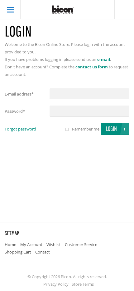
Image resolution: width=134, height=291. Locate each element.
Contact (42, 252)
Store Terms (83, 284)
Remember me (85, 129)
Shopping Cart (18, 252)
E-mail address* (19, 94)
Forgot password (20, 129)
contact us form (91, 67)
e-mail (103, 59)
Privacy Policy (56, 284)
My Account (31, 244)
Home (10, 244)
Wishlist (53, 244)
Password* (15, 111)
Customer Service (81, 244)
